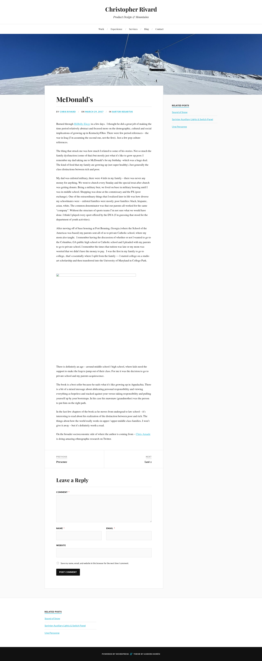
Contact (159, 29)
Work (101, 29)
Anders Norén (152, 654)
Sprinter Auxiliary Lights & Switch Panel (192, 119)
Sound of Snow (179, 112)
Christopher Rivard (131, 9)
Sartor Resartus (122, 111)
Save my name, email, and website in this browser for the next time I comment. (95, 563)
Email (110, 528)
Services (133, 29)
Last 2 (148, 461)
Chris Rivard (68, 111)
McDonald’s (74, 99)
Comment (62, 492)
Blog (146, 29)
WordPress (122, 654)
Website (61, 545)
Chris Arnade (143, 434)
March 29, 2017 (94, 111)
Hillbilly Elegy (82, 124)
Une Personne (179, 126)
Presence (61, 461)
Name (60, 528)
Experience (116, 29)
